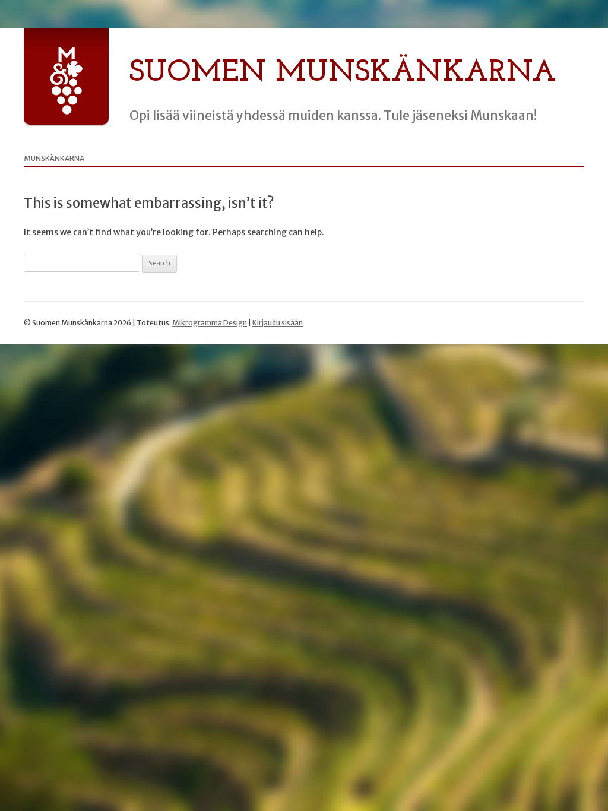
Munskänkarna (54, 158)
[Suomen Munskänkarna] (66, 112)
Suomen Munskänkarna (342, 73)
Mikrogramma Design (209, 322)
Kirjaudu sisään (277, 322)
